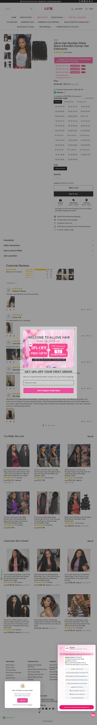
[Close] (74, 329)
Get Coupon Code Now (48, 390)
